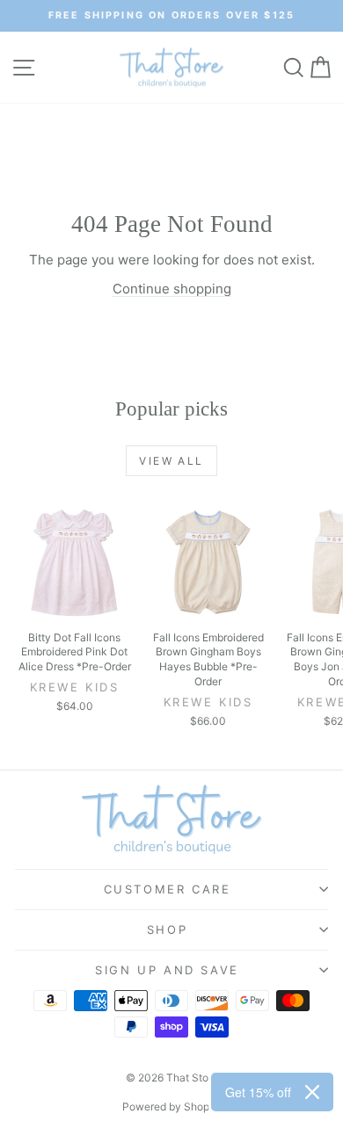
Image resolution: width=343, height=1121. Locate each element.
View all (171, 460)
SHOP (167, 929)
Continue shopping (172, 288)
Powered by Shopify (172, 1106)
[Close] (312, 1092)
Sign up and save (167, 970)
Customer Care (167, 889)
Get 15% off (258, 1092)
